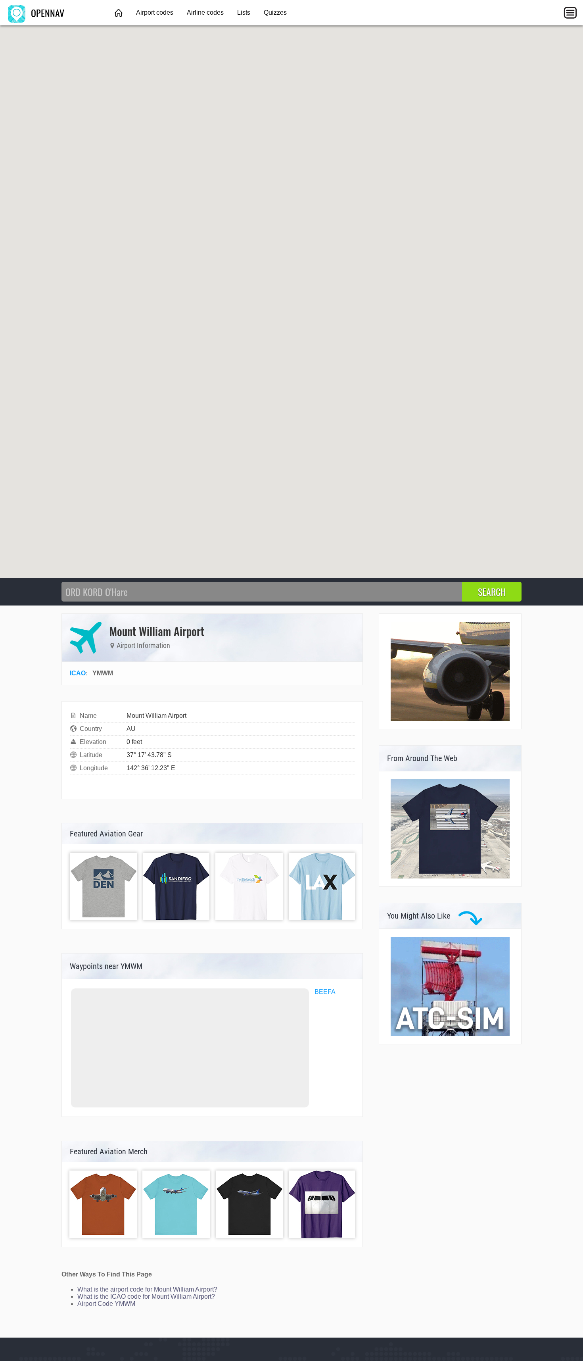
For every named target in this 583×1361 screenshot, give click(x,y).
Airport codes (154, 12)
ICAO (78, 673)
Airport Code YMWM (106, 1303)
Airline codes (205, 12)
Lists (243, 12)
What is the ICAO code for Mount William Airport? (146, 1296)
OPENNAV (46, 13)
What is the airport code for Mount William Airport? (147, 1289)
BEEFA (325, 991)
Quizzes (275, 12)
